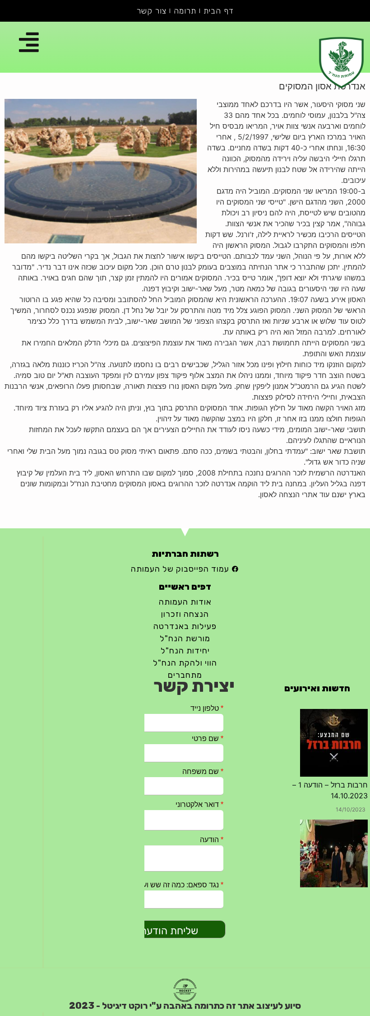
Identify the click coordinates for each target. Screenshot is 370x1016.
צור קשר (151, 11)
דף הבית (219, 11)
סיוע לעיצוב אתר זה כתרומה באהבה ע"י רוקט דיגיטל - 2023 (185, 1005)
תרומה (185, 11)
